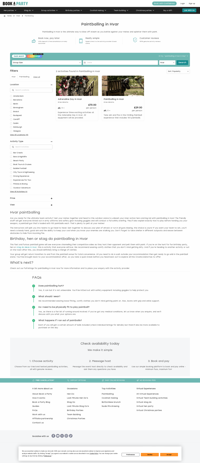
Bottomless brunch (111, 402)
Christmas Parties (76, 418)
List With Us (189, 10)
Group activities (48, 10)
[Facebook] (53, 439)
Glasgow (17, 131)
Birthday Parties (75, 410)
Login (182, 4)
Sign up (192, 4)
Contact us (38, 423)
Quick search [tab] (19, 56)
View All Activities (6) (18, 192)
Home (9, 16)
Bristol (16, 112)
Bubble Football (20, 168)
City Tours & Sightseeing (23, 172)
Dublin (16, 123)
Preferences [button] (47, 456)
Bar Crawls (18, 153)
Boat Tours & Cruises (22, 164)
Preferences (130, 454)
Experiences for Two (22, 180)
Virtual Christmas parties (149, 410)
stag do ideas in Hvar (27, 247)
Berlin (15, 104)
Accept (169, 454)
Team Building (74, 414)
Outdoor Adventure (21, 188)
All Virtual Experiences (147, 394)
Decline (149, 454)
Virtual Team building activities (151, 398)
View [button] (12, 205)
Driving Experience (21, 176)
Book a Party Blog (41, 402)
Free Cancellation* (45, 380)
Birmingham (18, 108)
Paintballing (108, 394)
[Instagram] (66, 439)
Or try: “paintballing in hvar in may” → (173, 56)
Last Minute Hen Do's (77, 398)
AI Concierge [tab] (35, 56)
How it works (38, 398)
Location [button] (14, 84)
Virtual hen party (144, 406)
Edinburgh (17, 127)
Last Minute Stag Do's (78, 406)
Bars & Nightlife (20, 157)
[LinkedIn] (62, 439)
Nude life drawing (110, 406)
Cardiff (16, 119)
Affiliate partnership (42, 418)
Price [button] (12, 198)
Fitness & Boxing (20, 184)
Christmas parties (144, 10)
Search (182, 63)
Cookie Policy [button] (94, 453)
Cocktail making (97, 10)
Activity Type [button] (16, 141)
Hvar (18, 16)
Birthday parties (73, 10)
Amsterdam (18, 96)
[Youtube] (58, 439)
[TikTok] (71, 439)
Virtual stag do (144, 402)
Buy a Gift (167, 10)
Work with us (38, 414)
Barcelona (17, 100)
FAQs (34, 410)
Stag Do (71, 402)
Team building (120, 10)
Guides (35, 406)
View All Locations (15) (19, 135)
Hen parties (9, 10)
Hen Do (70, 394)
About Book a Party (42, 394)
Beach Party (18, 161)
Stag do (27, 10)
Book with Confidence (164, 3)
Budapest (17, 115)
